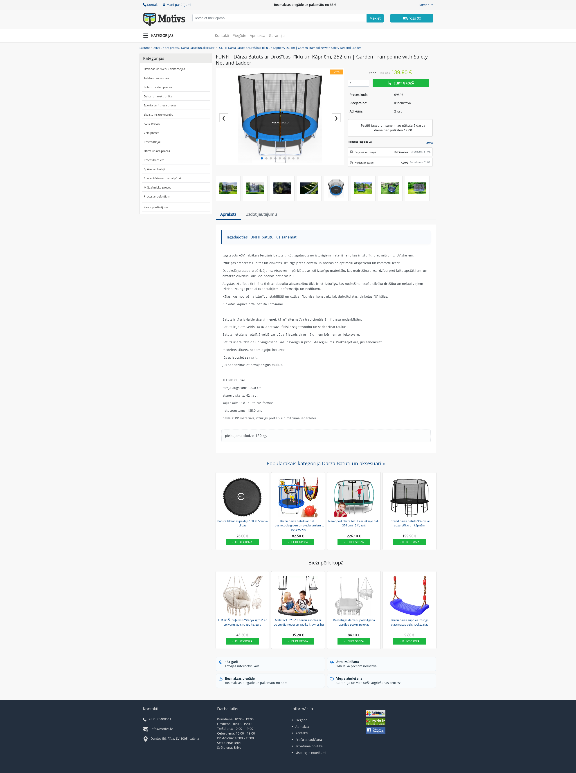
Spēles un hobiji (154, 169)
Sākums (145, 48)
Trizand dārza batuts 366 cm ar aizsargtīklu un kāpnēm (409, 523)
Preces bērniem (154, 160)
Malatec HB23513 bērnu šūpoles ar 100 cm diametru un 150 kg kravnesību (298, 622)
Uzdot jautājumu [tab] (261, 214)
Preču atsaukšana (308, 739)
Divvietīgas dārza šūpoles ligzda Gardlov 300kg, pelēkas (354, 622)
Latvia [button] (429, 142)
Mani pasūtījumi (178, 4)
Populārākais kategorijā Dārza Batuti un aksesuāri (324, 463)
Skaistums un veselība (158, 114)
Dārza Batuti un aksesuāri (198, 48)
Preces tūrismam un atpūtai (162, 178)
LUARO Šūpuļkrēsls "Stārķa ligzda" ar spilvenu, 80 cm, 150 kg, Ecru (242, 622)
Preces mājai (152, 142)
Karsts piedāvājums (156, 207)
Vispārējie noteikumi (310, 753)
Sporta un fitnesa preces (160, 105)
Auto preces (152, 123)
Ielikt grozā (403, 83)
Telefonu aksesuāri (156, 78)
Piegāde (239, 35)
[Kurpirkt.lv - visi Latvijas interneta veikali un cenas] (375, 722)
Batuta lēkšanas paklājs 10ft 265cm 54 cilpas (242, 523)
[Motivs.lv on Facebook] (375, 731)
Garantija (277, 35)
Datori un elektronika (158, 96)
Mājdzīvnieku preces (157, 187)
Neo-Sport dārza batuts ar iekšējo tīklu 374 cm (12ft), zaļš (354, 523)
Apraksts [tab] (228, 214)
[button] (426, 5)
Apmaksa (257, 35)
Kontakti (153, 4)
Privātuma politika (309, 746)
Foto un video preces (158, 87)
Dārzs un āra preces (166, 48)
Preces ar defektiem (157, 196)
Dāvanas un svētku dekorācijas (164, 69)
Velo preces (151, 133)
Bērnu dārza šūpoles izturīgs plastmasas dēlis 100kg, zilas (409, 622)
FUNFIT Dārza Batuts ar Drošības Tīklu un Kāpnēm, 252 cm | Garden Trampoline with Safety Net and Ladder (289, 48)
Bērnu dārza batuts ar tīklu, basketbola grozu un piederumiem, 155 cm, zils (298, 525)
